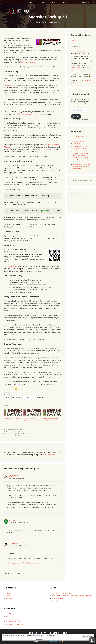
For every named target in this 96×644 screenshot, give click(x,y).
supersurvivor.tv (11, 616)
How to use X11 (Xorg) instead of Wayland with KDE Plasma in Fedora (82, 160)
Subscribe (76, 116)
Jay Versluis (13, 476)
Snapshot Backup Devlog (22, 432)
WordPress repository (28, 62)
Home (32, 2)
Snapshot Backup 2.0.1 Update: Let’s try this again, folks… (31, 420)
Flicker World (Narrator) (59, 598)
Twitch (8, 596)
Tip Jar (74, 2)
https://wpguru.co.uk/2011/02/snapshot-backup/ (25, 563)
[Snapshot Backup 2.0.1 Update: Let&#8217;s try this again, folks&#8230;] (32, 412)
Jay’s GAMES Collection (13, 621)
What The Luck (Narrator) (60, 601)
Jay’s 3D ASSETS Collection (14, 624)
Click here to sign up (11, 266)
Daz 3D (8, 601)
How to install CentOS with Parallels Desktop (20, 434)
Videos (53, 2)
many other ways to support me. (50, 641)
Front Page (76, 144)
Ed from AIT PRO (10, 85)
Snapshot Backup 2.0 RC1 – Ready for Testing (51, 419)
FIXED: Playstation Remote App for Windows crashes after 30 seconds (81, 139)
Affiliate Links (84, 2)
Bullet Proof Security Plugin (28, 114)
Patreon (73, 67)
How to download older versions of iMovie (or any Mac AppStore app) (81, 153)
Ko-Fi (80, 67)
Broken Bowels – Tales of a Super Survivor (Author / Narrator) (72, 596)
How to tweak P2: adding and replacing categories (21, 436)
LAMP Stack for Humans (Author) (62, 593)
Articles (42, 2)
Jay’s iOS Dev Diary (12, 619)
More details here (48, 455)
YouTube (8, 593)
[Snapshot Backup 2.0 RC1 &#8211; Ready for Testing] (52, 412)
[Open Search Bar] (93, 2)
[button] (92, 640)
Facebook (9, 598)
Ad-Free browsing (78, 51)
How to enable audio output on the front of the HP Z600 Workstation (82, 166)
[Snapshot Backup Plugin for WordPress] (13, 412)
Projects (63, 2)
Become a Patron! (76, 40)
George (12, 520)
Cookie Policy (39, 639)
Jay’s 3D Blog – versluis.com (15, 614)
